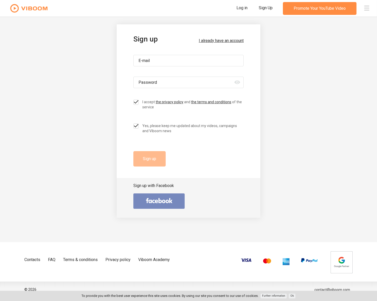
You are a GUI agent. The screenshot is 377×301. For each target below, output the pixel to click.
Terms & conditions (80, 259)
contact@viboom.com (332, 290)
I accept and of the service (192, 104)
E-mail (144, 60)
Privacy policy (118, 259)
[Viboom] (29, 8)
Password (147, 82)
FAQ (51, 259)
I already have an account (221, 40)
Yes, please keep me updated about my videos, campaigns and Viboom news (189, 128)
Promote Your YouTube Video (320, 8)
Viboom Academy (154, 259)
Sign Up (266, 7)
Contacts (32, 259)
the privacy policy (169, 102)
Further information (273, 295)
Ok (292, 295)
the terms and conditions (211, 102)
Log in (242, 7)
